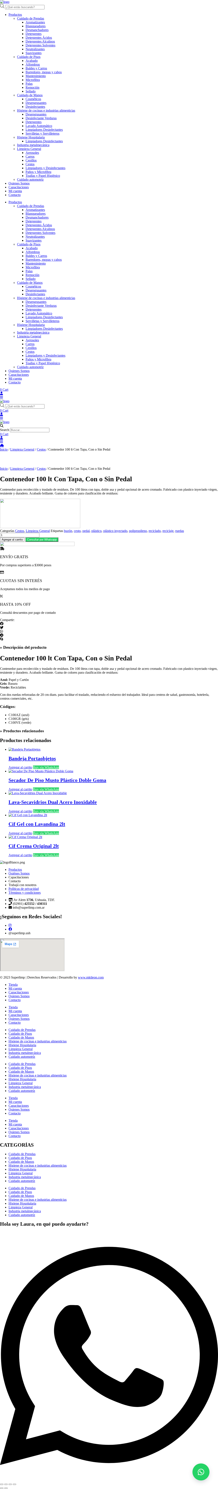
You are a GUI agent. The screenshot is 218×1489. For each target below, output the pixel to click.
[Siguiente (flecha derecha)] (6, 1488)
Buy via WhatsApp (46, 767)
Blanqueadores (36, 26)
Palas (29, 83)
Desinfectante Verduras (41, 118)
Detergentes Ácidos (39, 37)
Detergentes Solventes (40, 45)
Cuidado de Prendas (30, 18)
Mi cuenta (15, 191)
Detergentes (34, 34)
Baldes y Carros (36, 68)
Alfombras (33, 64)
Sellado (31, 91)
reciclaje (168, 531)
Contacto (15, 195)
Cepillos (31, 160)
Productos (15, 14)
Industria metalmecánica (33, 145)
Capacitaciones (19, 187)
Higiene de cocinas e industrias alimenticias (46, 110)
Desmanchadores (37, 30)
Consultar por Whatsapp (42, 539)
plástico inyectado (115, 531)
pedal (86, 531)
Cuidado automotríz (30, 179)
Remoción (32, 87)
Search (4, 430)
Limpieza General (29, 149)
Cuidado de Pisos (28, 57)
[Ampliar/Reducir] (1, 1484)
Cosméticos (33, 99)
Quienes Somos (19, 183)
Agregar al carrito (12, 539)
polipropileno (138, 531)
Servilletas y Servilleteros (42, 133)
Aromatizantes (35, 22)
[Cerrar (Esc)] (14, 1484)
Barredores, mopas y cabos (44, 72)
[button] (109, 426)
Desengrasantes (36, 103)
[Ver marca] (40, 527)
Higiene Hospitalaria (31, 137)
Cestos (30, 164)
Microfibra (33, 80)
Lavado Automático (39, 126)
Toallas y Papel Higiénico (43, 175)
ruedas (179, 531)
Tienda (13, 984)
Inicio (4, 449)
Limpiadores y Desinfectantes (45, 168)
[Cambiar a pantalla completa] (6, 1484)
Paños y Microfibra (38, 172)
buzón (68, 531)
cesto (77, 531)
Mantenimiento (36, 76)
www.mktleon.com (91, 977)
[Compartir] (10, 1484)
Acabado (32, 60)
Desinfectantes (35, 106)
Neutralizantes (35, 49)
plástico (96, 531)
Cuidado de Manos (30, 95)
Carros (30, 156)
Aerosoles (32, 152)
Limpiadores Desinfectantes (44, 129)
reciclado (155, 531)
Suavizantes (34, 53)
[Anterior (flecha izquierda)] (1, 1488)
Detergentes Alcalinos (40, 41)
